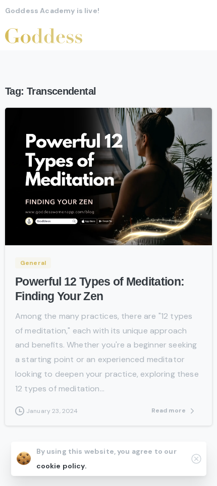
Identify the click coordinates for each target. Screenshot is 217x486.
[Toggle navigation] (202, 35)
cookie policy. (61, 465)
